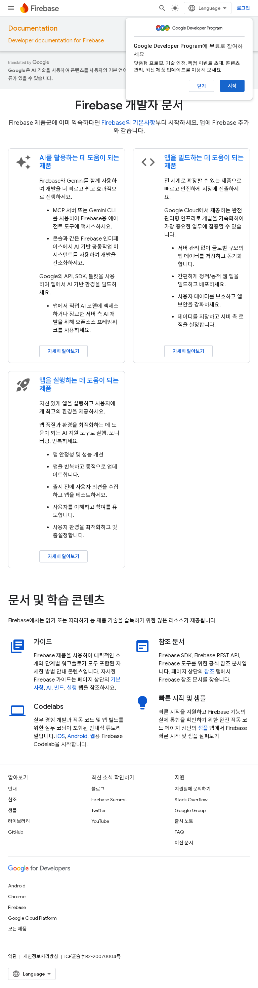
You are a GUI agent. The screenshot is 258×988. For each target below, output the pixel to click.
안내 (12, 789)
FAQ (179, 832)
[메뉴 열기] (10, 8)
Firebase (17, 907)
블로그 (97, 789)
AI (48, 688)
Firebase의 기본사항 (128, 122)
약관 (12, 956)
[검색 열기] (162, 8)
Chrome (17, 896)
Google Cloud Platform (32, 918)
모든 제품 (17, 929)
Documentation (32, 28)
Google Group (190, 810)
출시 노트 (184, 821)
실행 (72, 688)
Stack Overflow (191, 800)
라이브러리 (19, 821)
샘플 (203, 728)
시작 (232, 86)
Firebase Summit (109, 800)
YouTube (100, 821)
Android (77, 736)
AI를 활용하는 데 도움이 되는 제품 (79, 162)
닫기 (201, 86)
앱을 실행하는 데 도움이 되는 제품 (79, 384)
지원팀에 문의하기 (193, 789)
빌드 (59, 688)
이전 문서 (184, 843)
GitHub (15, 832)
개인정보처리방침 (40, 956)
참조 (209, 671)
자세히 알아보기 (63, 351)
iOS (60, 736)
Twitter (98, 810)
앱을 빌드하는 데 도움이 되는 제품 (204, 162)
